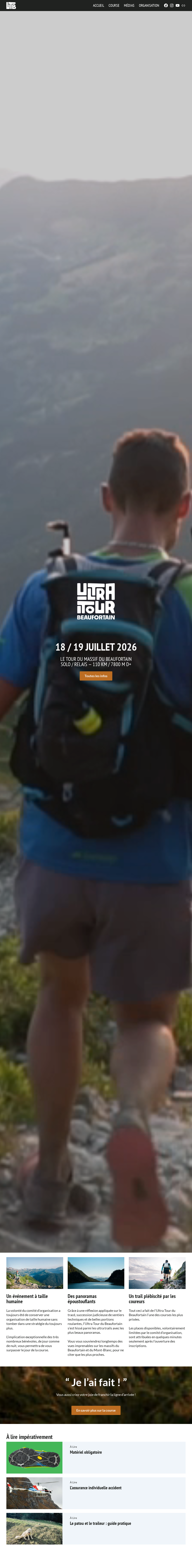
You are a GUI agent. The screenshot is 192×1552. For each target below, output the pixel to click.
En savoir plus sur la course (96, 1410)
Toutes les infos (96, 676)
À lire (73, 1446)
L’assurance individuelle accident (96, 1488)
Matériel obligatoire (86, 1452)
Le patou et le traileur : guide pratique (100, 1523)
